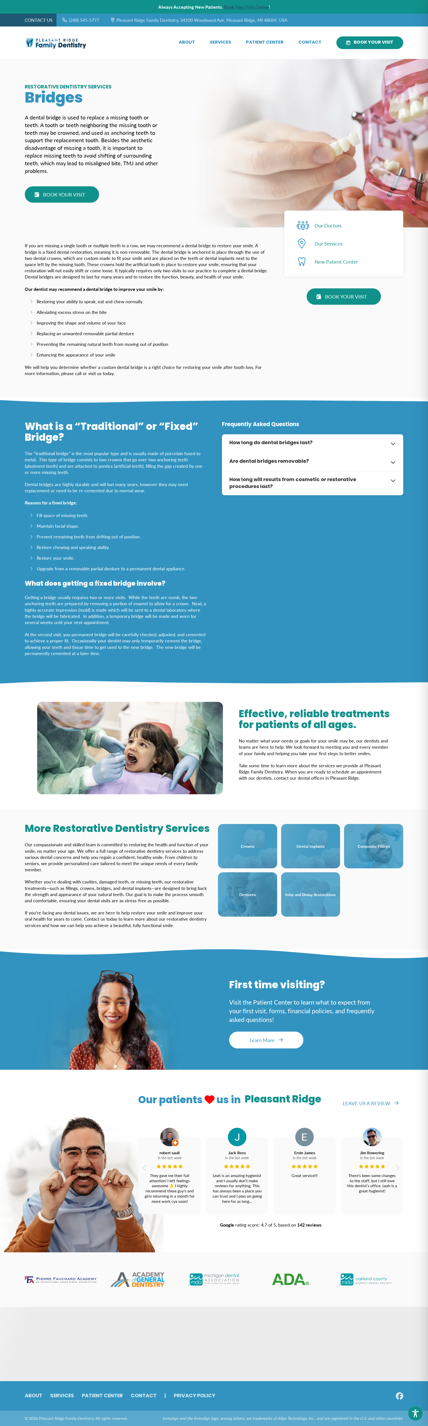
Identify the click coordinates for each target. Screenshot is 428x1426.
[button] (144, 1167)
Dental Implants (310, 846)
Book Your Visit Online (246, 7)
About (187, 42)
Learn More (262, 1040)
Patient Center (265, 42)
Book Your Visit (373, 42)
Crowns (247, 846)
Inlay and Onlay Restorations (310, 894)
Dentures (247, 894)
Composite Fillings (374, 846)
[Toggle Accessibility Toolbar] (415, 1413)
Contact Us (39, 20)
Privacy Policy (194, 1396)
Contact (309, 42)
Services (220, 42)
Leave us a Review (366, 1103)
